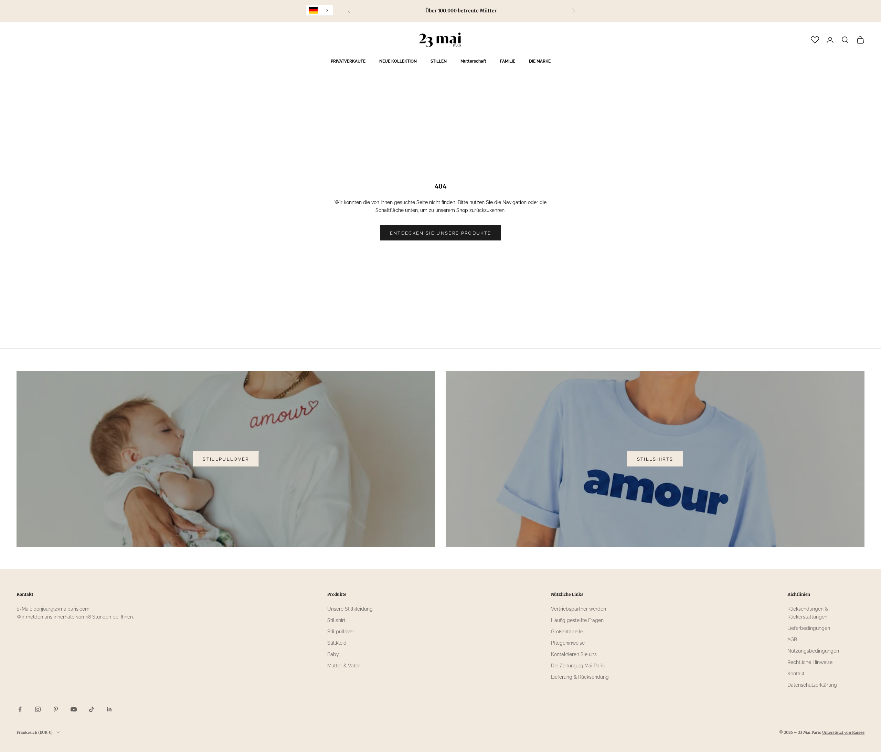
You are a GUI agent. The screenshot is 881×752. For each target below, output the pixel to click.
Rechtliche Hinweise (809, 662)
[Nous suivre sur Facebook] (20, 709)
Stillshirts (655, 459)
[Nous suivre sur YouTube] (73, 709)
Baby (333, 654)
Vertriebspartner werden (578, 609)
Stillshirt (336, 620)
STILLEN (439, 61)
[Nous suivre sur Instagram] (37, 709)
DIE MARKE (540, 61)
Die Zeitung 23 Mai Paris (578, 665)
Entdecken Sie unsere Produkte (440, 233)
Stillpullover (226, 459)
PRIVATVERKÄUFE (348, 61)
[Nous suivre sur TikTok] (91, 709)
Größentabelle (567, 631)
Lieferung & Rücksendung (580, 677)
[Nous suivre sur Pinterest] (55, 709)
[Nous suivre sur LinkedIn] (109, 709)
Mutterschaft (473, 61)
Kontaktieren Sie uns (574, 654)
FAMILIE (507, 61)
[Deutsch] (319, 10)
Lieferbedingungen (808, 628)
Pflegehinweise (568, 643)
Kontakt (796, 673)
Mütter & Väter (343, 665)
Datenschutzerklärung (812, 685)
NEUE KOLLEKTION (398, 61)
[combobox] (319, 10)
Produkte (336, 594)
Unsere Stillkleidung (350, 609)
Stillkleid (337, 643)
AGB (792, 639)
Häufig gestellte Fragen (577, 620)
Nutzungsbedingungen (813, 651)
